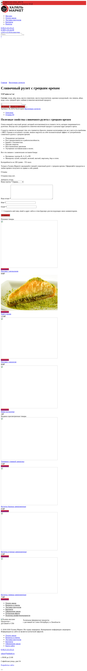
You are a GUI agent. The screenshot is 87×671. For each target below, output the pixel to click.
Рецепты (8, 24)
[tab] (45, 113)
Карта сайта (10, 646)
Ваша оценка (6, 182)
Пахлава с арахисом (8, 362)
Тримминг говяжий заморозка (12, 461)
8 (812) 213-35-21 (7, 28)
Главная (4, 83)
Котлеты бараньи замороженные (13, 506)
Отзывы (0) (9, 115)
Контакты (9, 22)
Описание (9, 113)
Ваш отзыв (6, 199)
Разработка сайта (7, 665)
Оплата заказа (10, 18)
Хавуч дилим (6, 314)
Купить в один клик (17, 106)
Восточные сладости (17, 83)
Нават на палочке (7, 412)
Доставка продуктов (13, 20)
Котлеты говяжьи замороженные (13, 595)
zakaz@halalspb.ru (7, 653)
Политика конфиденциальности (17, 615)
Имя (3, 202)
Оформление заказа (13, 611)
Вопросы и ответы (12, 605)
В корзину (5, 106)
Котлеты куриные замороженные (14, 552)
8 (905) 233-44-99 (10, 31)
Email (3, 207)
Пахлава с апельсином (9, 271)
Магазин (8, 16)
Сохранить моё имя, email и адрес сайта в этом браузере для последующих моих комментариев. (40, 211)
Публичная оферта (12, 613)
